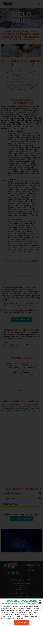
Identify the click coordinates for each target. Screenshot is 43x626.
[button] (40, 601)
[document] (21, 313)
